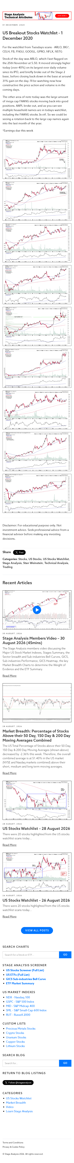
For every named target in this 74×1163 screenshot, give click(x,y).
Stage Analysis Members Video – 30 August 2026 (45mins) (34, 640)
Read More (10, 676)
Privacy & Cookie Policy (14, 1146)
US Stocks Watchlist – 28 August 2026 (36, 828)
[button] (37, 609)
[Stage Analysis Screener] (37, 16)
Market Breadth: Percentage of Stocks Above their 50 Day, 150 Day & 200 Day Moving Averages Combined (36, 736)
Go (65, 954)
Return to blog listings (24, 1073)
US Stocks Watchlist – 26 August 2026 (36, 900)
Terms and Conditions (13, 1142)
